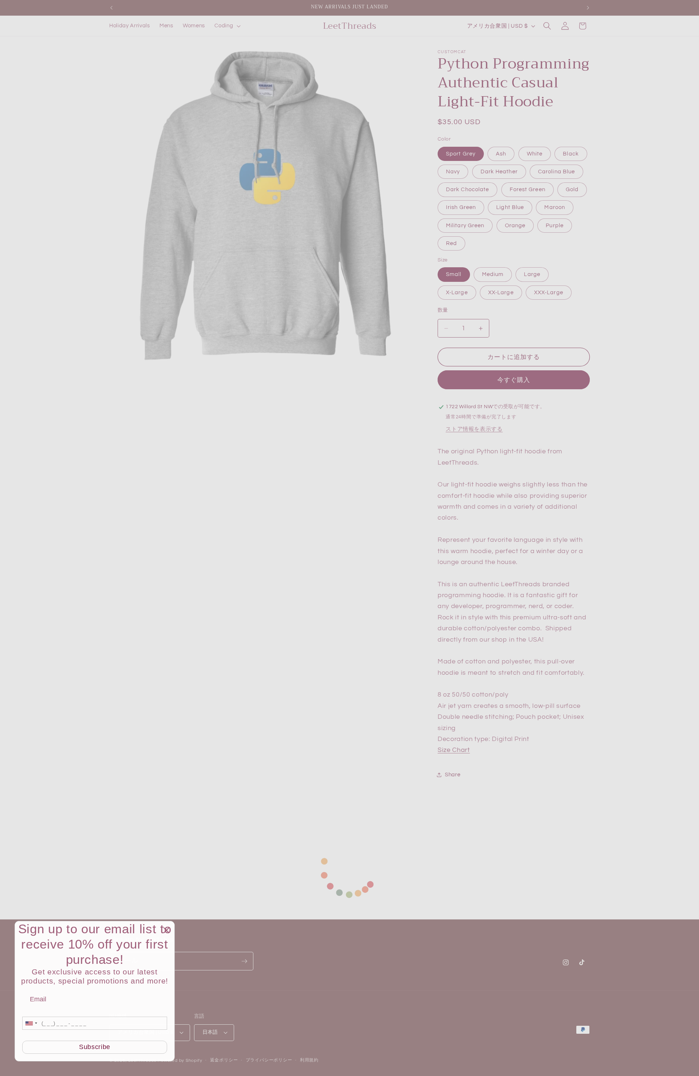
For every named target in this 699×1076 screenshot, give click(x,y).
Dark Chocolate (467, 190)
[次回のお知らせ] (588, 7)
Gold (572, 190)
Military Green (465, 225)
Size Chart (454, 750)
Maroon (554, 207)
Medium (493, 274)
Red (451, 244)
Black (571, 154)
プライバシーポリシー (269, 1060)
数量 (443, 310)
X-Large (457, 292)
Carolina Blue (556, 171)
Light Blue (510, 207)
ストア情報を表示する (474, 429)
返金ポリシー (224, 1060)
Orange (515, 225)
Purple (555, 225)
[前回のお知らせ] (111, 7)
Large (532, 274)
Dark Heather (499, 171)
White (535, 154)
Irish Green (461, 207)
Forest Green (527, 190)
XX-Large (501, 292)
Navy (453, 171)
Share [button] (452, 775)
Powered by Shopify (180, 1060)
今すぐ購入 (513, 380)
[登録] (244, 961)
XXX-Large (548, 292)
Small (454, 274)
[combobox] (31, 1023)
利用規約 (309, 1060)
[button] (227, 25)
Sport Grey (460, 154)
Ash (501, 154)
